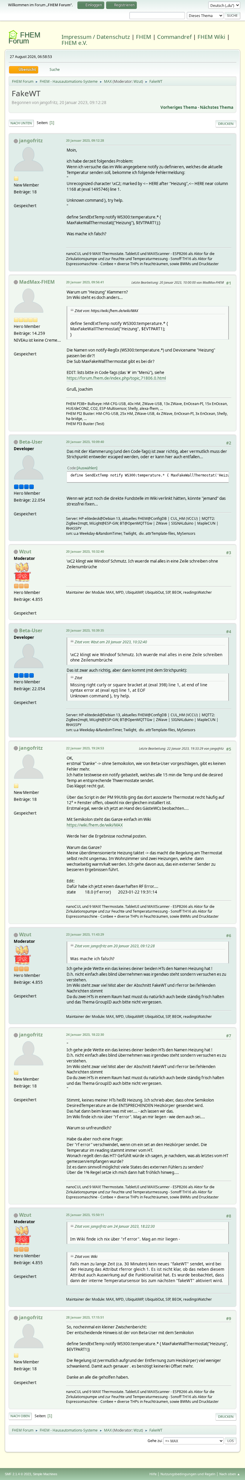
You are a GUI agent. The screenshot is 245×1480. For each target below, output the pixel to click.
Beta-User (30, 442)
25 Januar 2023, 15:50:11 (85, 1214)
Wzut (138, 81)
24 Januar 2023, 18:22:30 (85, 1034)
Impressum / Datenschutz (96, 36)
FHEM (143, 36)
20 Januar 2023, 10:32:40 (85, 551)
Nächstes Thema (216, 107)
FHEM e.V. (74, 42)
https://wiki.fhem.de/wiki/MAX (95, 825)
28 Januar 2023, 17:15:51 (85, 1317)
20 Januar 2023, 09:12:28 (85, 140)
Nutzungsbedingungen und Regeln (187, 1474)
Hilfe (153, 1474)
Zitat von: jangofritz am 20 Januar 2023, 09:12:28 (115, 946)
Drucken (226, 123)
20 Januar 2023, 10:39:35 (85, 630)
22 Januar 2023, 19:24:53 (85, 748)
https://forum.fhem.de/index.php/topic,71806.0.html (116, 378)
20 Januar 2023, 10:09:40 (85, 441)
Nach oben (20, 1416)
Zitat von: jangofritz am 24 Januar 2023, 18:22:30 (115, 1226)
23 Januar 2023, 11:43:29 (85, 934)
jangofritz (31, 140)
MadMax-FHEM (37, 282)
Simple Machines (45, 1474)
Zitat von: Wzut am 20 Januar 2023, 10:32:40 (111, 641)
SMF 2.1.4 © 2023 (18, 1474)
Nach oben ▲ (229, 1474)
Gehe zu (154, 1440)
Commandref (174, 36)
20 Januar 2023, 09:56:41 (85, 282)
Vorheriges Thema (178, 107)
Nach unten (21, 123)
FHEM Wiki (211, 36)
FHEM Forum (24, 38)
